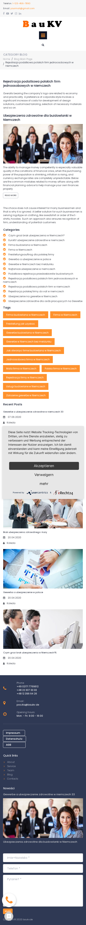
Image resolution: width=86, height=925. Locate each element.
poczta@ (22, 704)
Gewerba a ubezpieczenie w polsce (23, 592)
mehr (44, 484)
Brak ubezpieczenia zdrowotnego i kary (25, 532)
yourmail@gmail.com (22, 8)
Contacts (12, 778)
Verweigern (44, 475)
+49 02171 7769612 (28, 686)
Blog (10, 774)
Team (10, 770)
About (11, 762)
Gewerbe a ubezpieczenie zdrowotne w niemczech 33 (33, 411)
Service (11, 766)
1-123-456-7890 (21, 3)
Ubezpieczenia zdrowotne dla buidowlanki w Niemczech (40, 842)
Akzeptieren (44, 466)
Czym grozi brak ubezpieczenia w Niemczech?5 (30, 652)
